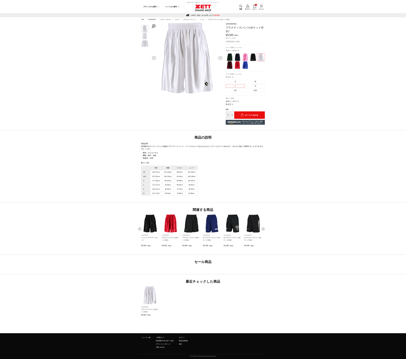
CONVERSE (152, 19)
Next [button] (263, 229)
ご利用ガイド (160, 337)
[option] (187, 58)
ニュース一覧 (146, 337)
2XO (255, 90)
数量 (227, 109)
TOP (142, 19)
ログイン (182, 337)
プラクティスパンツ (189, 19)
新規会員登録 (183, 341)
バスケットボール (165, 19)
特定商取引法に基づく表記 (165, 341)
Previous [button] (139, 229)
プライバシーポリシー (163, 344)
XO (235, 90)
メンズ (202, 19)
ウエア (177, 19)
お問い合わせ (160, 347)
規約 (180, 344)
